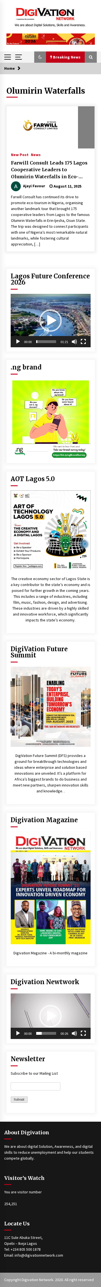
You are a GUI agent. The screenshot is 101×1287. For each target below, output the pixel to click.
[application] (51, 320)
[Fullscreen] (83, 341)
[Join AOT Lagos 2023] (51, 529)
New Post (20, 154)
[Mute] (74, 341)
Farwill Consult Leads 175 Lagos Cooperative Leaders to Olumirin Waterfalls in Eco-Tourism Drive (49, 170)
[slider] (46, 341)
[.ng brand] (51, 418)
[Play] (18, 341)
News (36, 154)
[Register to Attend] (51, 707)
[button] (40, 57)
